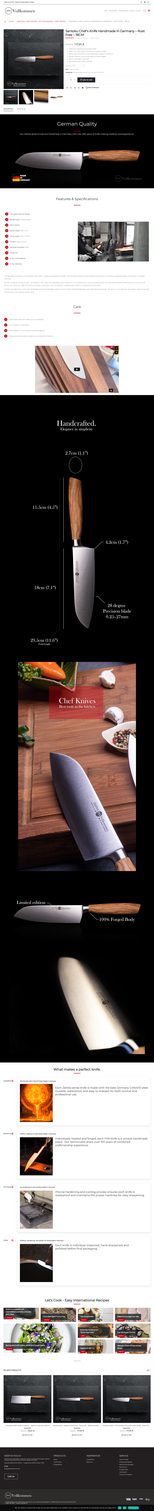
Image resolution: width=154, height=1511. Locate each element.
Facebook (67, 87)
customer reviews (81, 38)
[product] (27, 1399)
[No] (151, 1508)
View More (77, 1361)
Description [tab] (8, 109)
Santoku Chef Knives (97, 72)
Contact (138, 11)
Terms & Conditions (125, 1474)
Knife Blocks (58, 1464)
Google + (79, 87)
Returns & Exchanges (126, 1464)
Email (82, 87)
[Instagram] (148, 2)
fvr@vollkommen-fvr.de (12, 1468)
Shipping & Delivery (125, 1462)
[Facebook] (141, 2)
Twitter (71, 87)
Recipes (132, 11)
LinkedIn (75, 87)
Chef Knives (86, 72)
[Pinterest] (144, 2)
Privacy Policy (123, 1469)
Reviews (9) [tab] (21, 109)
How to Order (123, 1459)
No (125, 1508)
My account (123, 1467)
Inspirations (113, 11)
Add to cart (87, 80)
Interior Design (123, 11)
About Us (89, 1462)
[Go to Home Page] (5, 21)
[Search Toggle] (144, 11)
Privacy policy (133, 1508)
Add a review (94, 38)
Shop (106, 11)
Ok (120, 1508)
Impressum (123, 1472)
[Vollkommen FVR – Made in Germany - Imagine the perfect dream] (20, 11)
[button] (4, 59)
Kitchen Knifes (77, 72)
